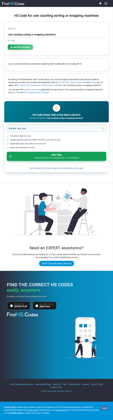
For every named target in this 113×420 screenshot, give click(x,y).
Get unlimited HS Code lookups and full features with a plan (56, 168)
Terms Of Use (97, 384)
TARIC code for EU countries (26, 85)
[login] (100, 3)
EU (60, 82)
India (84, 82)
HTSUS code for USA (50, 85)
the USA (15, 92)
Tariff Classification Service (56, 263)
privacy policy (32, 410)
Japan (72, 82)
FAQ (64, 384)
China (78, 82)
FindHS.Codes (10, 407)
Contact (85, 384)
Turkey (93, 82)
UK (63, 82)
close (105, 408)
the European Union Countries (36, 92)
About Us (57, 384)
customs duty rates (32, 89)
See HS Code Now (21, 47)
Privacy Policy (56, 387)
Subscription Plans (43, 384)
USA (67, 82)
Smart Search (74, 384)
